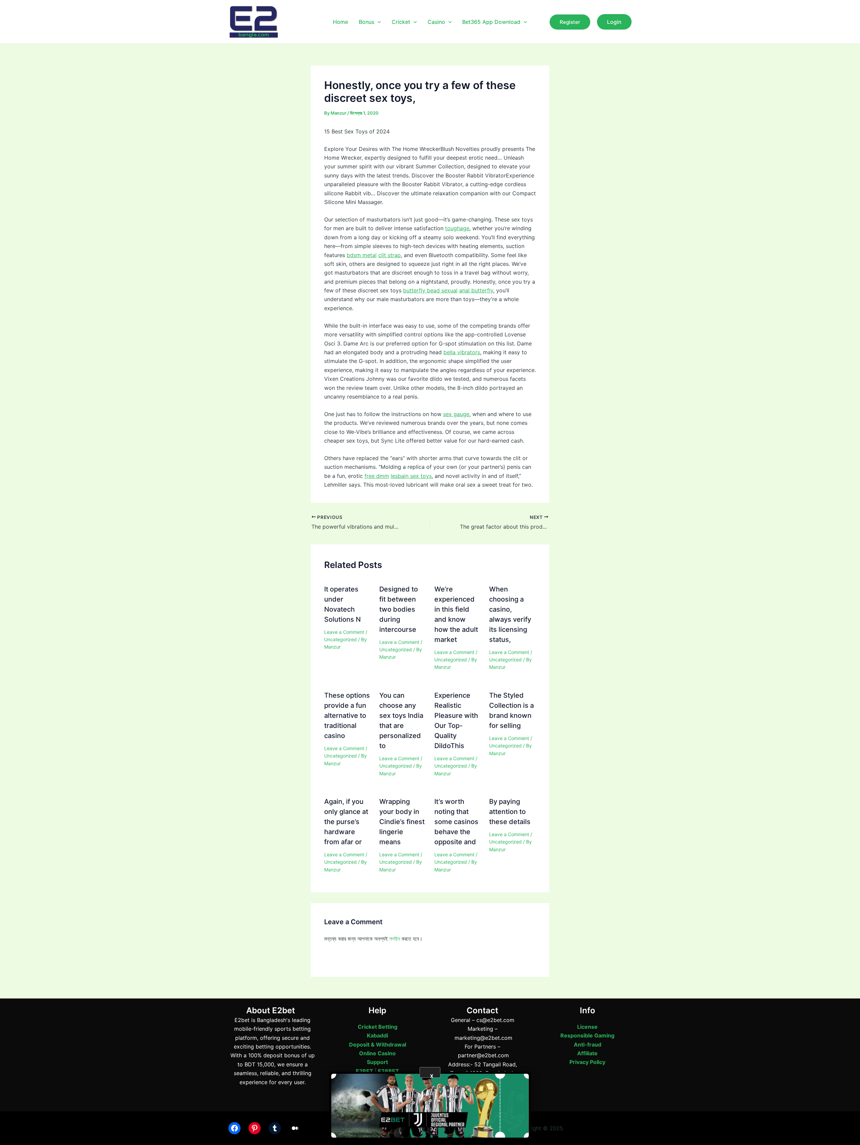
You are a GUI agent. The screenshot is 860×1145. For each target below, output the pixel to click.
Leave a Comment (344, 632)
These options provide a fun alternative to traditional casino (347, 715)
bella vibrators (461, 352)
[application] (377, 21)
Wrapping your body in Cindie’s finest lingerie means (402, 822)
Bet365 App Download (491, 21)
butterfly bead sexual (430, 290)
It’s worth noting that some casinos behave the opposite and (456, 822)
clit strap (389, 255)
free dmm (376, 476)
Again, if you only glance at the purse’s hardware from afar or (346, 822)
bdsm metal (362, 255)
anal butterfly (476, 290)
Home (340, 21)
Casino (436, 21)
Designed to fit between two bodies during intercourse (398, 609)
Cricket (401, 21)
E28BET (388, 1071)
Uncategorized (340, 639)
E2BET (364, 1071)
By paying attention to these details (509, 812)
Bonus (366, 21)
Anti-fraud (587, 1044)
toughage (457, 228)
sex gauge (456, 414)
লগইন (394, 938)
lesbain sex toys (411, 476)
